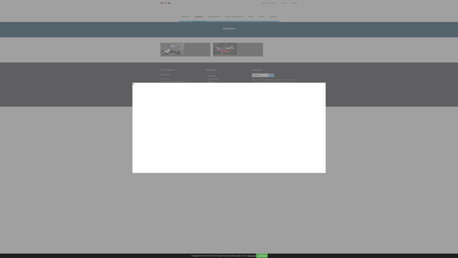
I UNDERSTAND (261, 256)
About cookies (252, 256)
